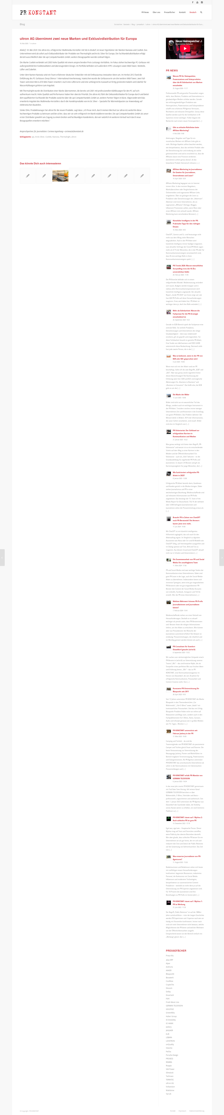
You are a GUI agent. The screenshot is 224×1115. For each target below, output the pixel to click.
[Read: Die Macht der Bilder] (168, 396)
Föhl (167, 998)
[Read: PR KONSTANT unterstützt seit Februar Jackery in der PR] (168, 732)
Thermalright (65, 137)
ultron (34, 43)
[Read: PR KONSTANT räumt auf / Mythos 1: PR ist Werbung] (168, 902)
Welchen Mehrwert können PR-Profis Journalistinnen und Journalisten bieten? (188, 604)
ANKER (168, 970)
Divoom (169, 988)
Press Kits (170, 955)
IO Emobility (171, 1019)
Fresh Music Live (172, 1002)
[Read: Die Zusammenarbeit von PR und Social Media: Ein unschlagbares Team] (168, 561)
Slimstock (169, 1072)
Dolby (168, 991)
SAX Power (170, 1069)
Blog (22, 24)
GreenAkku (170, 1012)
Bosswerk (170, 977)
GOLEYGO (170, 1009)
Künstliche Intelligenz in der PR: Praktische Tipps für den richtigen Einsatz (186, 223)
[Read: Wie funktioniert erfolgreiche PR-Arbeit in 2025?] (168, 474)
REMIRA (169, 1062)
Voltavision (170, 1086)
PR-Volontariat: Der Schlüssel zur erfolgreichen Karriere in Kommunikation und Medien (186, 433)
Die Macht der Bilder (181, 394)
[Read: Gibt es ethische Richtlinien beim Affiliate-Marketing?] (168, 129)
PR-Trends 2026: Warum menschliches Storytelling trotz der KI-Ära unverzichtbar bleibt (188, 268)
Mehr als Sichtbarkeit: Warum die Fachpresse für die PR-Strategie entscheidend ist (186, 313)
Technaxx (169, 1076)
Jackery (169, 1026)
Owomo (169, 1047)
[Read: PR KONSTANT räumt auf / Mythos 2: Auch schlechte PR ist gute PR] (168, 819)
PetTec (168, 1051)
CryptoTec (170, 984)
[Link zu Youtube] (197, 2)
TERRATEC (170, 1079)
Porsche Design (172, 1055)
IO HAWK (169, 1023)
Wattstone (170, 1090)
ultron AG (170, 1083)
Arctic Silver (39, 137)
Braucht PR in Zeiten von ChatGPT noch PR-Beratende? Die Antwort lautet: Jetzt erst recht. (186, 520)
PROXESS (169, 1058)
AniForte (169, 966)
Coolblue (169, 981)
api (33, 137)
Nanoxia (55, 137)
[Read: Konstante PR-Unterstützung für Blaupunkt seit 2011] (168, 690)
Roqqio (169, 1065)
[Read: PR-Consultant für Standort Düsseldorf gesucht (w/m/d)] (168, 648)
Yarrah (168, 1093)
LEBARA (169, 1037)
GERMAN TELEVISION (174, 1005)
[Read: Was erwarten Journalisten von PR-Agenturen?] (168, 857)
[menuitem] (145, 12)
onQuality (170, 1044)
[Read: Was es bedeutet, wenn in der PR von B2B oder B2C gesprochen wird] (168, 357)
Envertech (170, 995)
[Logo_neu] (38, 12)
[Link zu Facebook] (192, 2)
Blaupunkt (170, 973)
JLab (167, 1033)
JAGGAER (169, 1030)
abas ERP (169, 959)
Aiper (168, 963)
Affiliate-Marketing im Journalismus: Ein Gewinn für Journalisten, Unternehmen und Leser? (187, 172)
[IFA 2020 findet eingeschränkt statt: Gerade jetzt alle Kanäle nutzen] (221, 557)
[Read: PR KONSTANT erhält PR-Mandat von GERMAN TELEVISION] (168, 777)
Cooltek (48, 137)
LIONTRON (170, 1040)
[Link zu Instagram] (202, 2)
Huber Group (171, 1016)
